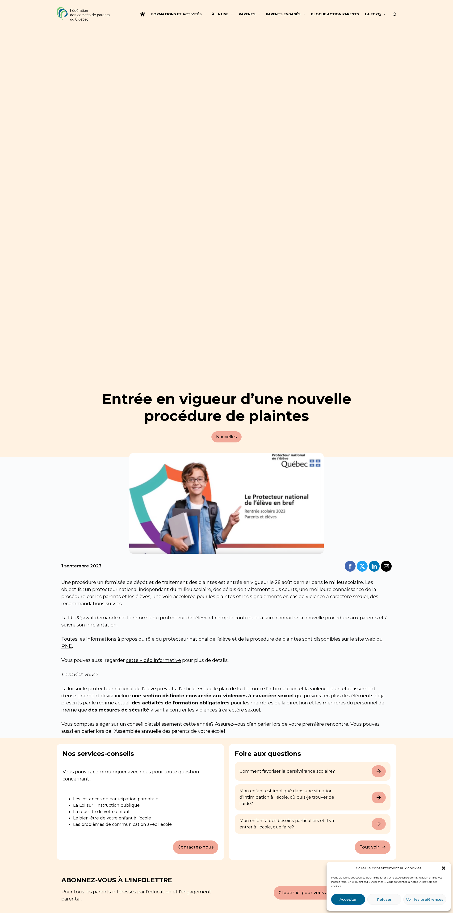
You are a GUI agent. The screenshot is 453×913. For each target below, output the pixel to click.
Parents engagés (283, 14)
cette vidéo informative (153, 660)
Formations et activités (176, 14)
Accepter (348, 899)
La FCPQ (373, 14)
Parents (247, 14)
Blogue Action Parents (335, 14)
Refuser (384, 899)
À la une (220, 14)
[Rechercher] (394, 14)
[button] (443, 868)
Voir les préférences (424, 899)
